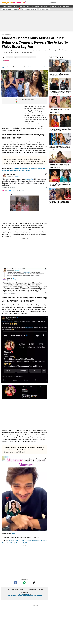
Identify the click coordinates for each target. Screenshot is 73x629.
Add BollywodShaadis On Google (10, 9)
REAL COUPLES (58, 6)
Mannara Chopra (9, 57)
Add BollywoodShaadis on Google (25, 102)
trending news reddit (35, 595)
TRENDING (9, 6)
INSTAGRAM (21, 66)
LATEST (4, 6)
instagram (10, 595)
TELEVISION (22, 6)
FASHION (46, 6)
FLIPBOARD (11, 66)
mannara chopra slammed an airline (28, 57)
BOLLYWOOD (15, 6)
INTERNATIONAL (29, 6)
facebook (27, 594)
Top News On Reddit (44, 9)
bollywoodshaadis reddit (21, 595)
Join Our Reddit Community (29, 9)
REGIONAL (36, 6)
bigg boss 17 (16, 57)
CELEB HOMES (66, 6)
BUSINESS (51, 6)
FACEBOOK (16, 66)
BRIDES (41, 6)
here (13, 533)
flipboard (21, 594)
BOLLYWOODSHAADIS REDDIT (31, 66)
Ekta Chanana (6, 60)
